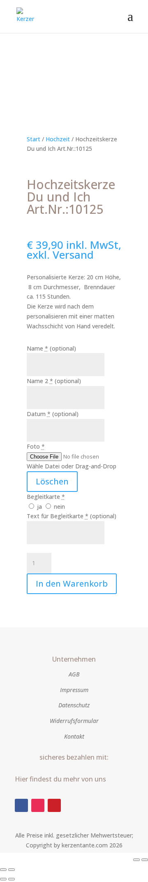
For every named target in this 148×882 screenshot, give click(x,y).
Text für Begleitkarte (71, 516)
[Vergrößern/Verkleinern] (136, 860)
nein (58, 506)
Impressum (74, 690)
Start (33, 139)
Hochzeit (58, 139)
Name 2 (54, 381)
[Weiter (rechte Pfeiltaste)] (11, 879)
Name (51, 348)
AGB (74, 674)
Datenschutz (74, 705)
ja (39, 506)
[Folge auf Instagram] (37, 805)
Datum (53, 414)
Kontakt (74, 736)
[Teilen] (3, 869)
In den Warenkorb (72, 583)
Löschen (52, 481)
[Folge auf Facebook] (21, 805)
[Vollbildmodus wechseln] (144, 860)
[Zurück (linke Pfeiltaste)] (3, 879)
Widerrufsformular (74, 721)
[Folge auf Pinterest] (54, 805)
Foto (36, 446)
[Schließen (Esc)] (11, 869)
